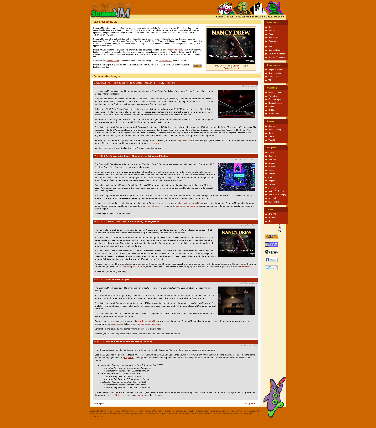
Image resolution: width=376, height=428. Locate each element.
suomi (271, 170)
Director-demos (274, 50)
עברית (267, 177)
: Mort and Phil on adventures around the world (123, 342)
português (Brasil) (276, 191)
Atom (97, 403)
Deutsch (272, 156)
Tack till (271, 140)
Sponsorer (272, 126)
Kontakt (271, 133)
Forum (271, 34)
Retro (270, 221)
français (271, 174)
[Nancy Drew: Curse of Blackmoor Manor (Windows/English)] (231, 64)
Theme (270, 209)
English (271, 163)
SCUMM (272, 214)
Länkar (271, 137)
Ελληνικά (272, 160)
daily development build (188, 140)
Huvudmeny (272, 22)
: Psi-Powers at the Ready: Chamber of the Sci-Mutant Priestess (131, 156)
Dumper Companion (276, 57)
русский (272, 198)
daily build (129, 357)
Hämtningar (273, 38)
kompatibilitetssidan (173, 50)
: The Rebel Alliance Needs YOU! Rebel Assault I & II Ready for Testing (135, 83)
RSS (103, 403)
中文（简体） (274, 202)
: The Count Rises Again (111, 279)
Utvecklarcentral (275, 93)
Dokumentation (274, 65)
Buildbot (271, 110)
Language (271, 148)
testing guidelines (114, 395)
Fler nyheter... (250, 403)
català (271, 152)
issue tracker (155, 143)
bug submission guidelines (185, 206)
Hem (270, 27)
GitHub (271, 107)
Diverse (270, 121)
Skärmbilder (273, 31)
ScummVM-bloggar (276, 54)
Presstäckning (274, 130)
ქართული (273, 188)
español (271, 167)
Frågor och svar (165, 61)
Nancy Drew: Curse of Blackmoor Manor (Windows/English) (231, 67)
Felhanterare (273, 96)
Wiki (270, 80)
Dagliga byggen (275, 103)
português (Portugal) (277, 195)
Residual (272, 218)
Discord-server (112, 61)
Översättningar (274, 100)
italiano (271, 184)
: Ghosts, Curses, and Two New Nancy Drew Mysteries (126, 221)
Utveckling (272, 88)
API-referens (273, 114)
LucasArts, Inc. (239, 411)
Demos (271, 47)
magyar (271, 181)
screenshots (142, 395)
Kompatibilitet (274, 77)
